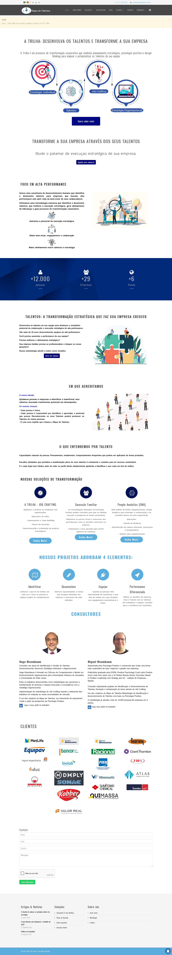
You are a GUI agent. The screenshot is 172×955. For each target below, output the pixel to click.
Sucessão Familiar (61, 927)
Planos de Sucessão (62, 917)
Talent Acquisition (61, 922)
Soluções (88, 10)
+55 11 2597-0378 (122, 2)
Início (67, 10)
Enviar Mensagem (27, 882)
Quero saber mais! (86, 121)
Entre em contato (51, 355)
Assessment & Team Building (65, 913)
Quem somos (77, 10)
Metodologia (101, 10)
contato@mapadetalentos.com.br (142, 2)
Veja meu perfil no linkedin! (103, 707)
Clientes (119, 10)
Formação (140, 10)
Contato (130, 10)
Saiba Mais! (40, 540)
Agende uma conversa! (86, 162)
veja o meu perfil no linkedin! (36, 705)
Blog (111, 10)
